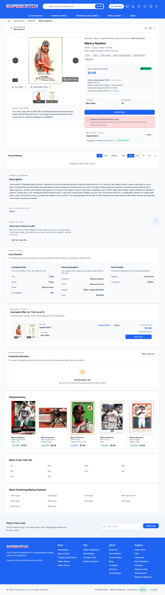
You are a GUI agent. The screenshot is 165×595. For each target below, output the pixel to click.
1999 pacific (16, 506)
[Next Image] (76, 60)
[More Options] (155, 28)
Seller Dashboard (91, 549)
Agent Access (141, 569)
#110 (49, 471)
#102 (49, 466)
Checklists (139, 557)
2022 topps (52, 501)
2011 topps (89, 496)
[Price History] (155, 155)
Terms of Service (118, 589)
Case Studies (115, 573)
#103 (86, 466)
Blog (111, 561)
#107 (123, 466)
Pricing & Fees (89, 557)
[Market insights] (133, 6)
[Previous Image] (15, 60)
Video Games (64, 561)
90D (130, 156)
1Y (143, 156)
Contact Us (132, 589)
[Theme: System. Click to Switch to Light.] (127, 6)
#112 (86, 471)
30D (123, 156)
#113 (123, 471)
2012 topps (89, 501)
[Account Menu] (156, 6)
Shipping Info (141, 573)
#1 (11, 466)
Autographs (63, 549)
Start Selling (88, 553)
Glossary (139, 565)
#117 (49, 477)
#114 (12, 477)
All (99, 156)
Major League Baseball (104, 38)
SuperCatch (92, 136)
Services (113, 569)
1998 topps (15, 501)
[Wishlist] (145, 6)
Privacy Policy (101, 589)
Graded (114, 156)
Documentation (142, 561)
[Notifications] (139, 6)
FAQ (136, 553)
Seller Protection (91, 561)
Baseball (31, 21)
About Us (113, 549)
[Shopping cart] (150, 6)
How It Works (115, 553)
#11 (12, 471)
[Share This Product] (150, 28)
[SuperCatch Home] (22, 6)
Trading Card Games (67, 557)
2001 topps (125, 501)
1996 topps (52, 506)
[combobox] (73, 6)
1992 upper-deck (128, 496)
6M (137, 156)
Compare (113, 565)
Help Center (140, 549)
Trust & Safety (115, 557)
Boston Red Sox (123, 38)
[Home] (9, 21)
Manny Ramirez (138, 38)
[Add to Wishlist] (146, 28)
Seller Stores (63, 565)
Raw (105, 156)
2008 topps (15, 496)
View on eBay (113, 91)
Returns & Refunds (143, 577)
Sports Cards (19, 21)
